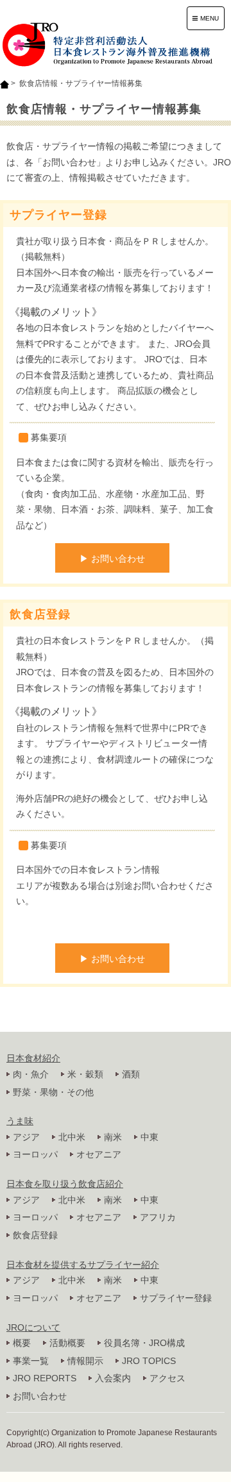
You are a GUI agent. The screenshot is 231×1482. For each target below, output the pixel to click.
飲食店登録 (35, 1235)
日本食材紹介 (33, 1058)
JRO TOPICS (149, 1361)
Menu (205, 18)
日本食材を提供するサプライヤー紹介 (82, 1264)
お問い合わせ (40, 1396)
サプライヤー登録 (176, 1298)
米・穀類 (85, 1074)
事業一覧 (31, 1361)
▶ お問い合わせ (112, 558)
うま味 (19, 1121)
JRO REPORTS (44, 1378)
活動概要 (67, 1343)
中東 (149, 1137)
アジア (26, 1137)
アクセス (167, 1378)
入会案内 (113, 1378)
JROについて (33, 1327)
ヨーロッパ (35, 1154)
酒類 (131, 1074)
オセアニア (98, 1154)
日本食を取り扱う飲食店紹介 (64, 1184)
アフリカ (158, 1217)
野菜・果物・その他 (53, 1092)
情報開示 (85, 1361)
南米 (113, 1137)
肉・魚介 (31, 1074)
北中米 (71, 1137)
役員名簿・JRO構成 (144, 1343)
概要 (22, 1343)
